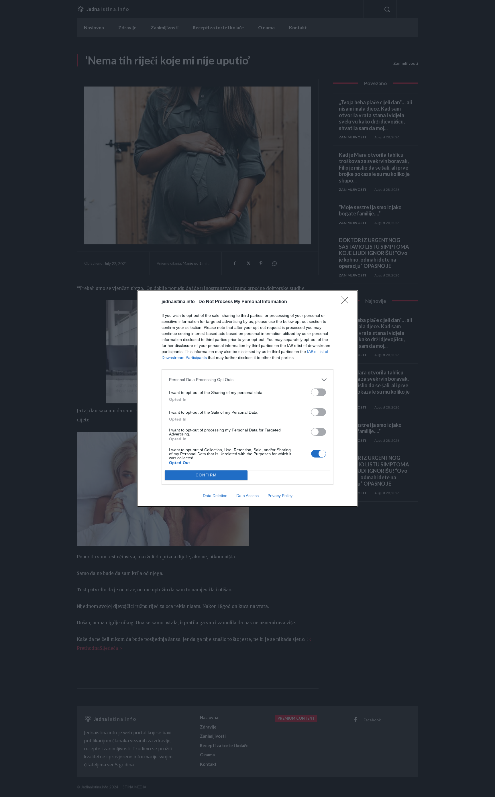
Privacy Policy (280, 495)
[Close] (346, 302)
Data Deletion (215, 495)
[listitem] (247, 380)
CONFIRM (206, 475)
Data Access (247, 495)
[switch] (318, 392)
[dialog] (247, 399)
